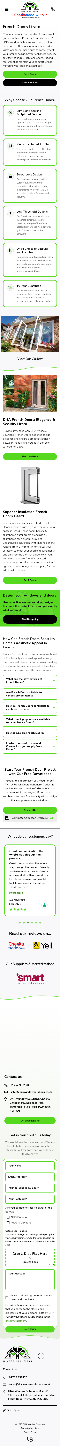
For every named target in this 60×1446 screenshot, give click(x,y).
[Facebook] (41, 1356)
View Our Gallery (30, 359)
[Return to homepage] (30, 10)
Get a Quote (30, 74)
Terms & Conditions (30, 1428)
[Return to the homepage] (20, 1354)
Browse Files (30, 1262)
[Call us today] (53, 9)
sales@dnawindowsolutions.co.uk (31, 1092)
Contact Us (30, 810)
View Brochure (30, 82)
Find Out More (30, 456)
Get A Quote (30, 580)
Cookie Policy (30, 1432)
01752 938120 (19, 1085)
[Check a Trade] (16, 945)
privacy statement (15, 1321)
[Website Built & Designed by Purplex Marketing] (30, 1439)
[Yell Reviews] (43, 945)
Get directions (28, 1120)
